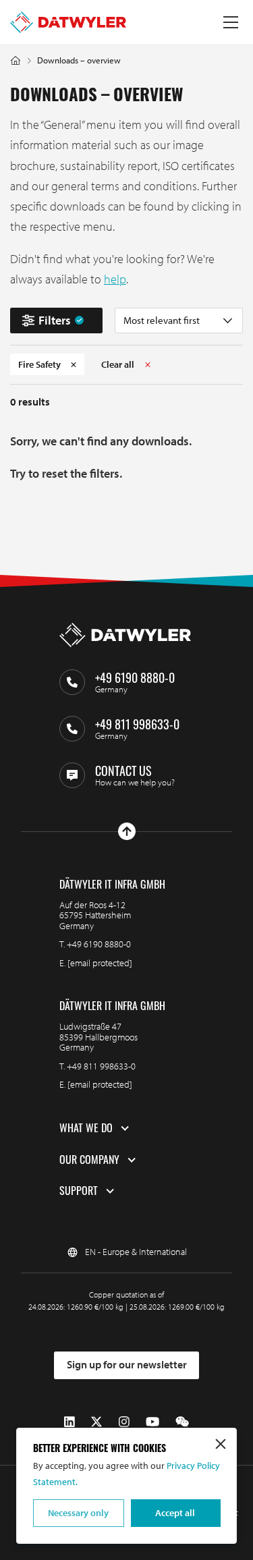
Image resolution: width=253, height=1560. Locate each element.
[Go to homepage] (68, 22)
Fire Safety (39, 364)
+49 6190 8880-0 (99, 944)
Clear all (117, 364)
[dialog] (126, 1486)
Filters (54, 320)
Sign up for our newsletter (127, 1364)
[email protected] (99, 963)
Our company (89, 1160)
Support (78, 1191)
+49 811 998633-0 (101, 1066)
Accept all (175, 1513)
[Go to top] (127, 831)
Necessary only (78, 1513)
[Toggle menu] (230, 22)
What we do (86, 1128)
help (115, 279)
